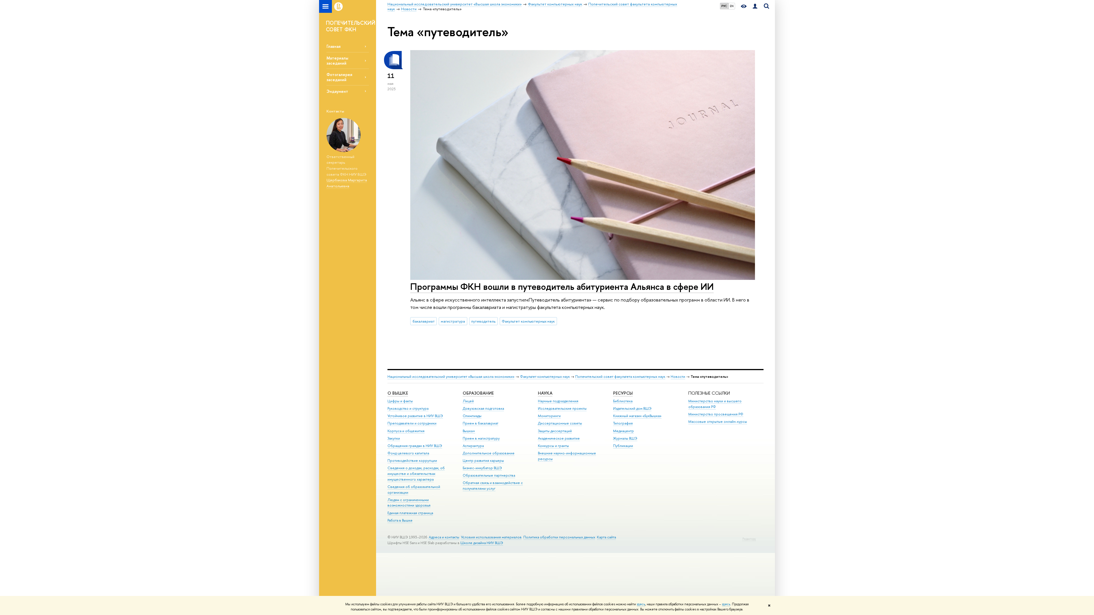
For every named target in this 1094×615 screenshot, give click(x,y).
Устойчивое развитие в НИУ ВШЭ (415, 415)
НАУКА (545, 393)
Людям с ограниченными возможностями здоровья (408, 502)
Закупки (393, 438)
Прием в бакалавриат (480, 423)
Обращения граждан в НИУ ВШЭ (414, 445)
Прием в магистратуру (481, 438)
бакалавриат (424, 321)
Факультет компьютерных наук (528, 321)
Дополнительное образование (489, 453)
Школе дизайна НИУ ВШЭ (481, 542)
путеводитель (483, 321)
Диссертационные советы (560, 423)
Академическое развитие (559, 438)
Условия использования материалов (491, 537)
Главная (333, 46)
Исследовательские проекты (562, 408)
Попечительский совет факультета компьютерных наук (620, 376)
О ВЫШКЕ (397, 393)
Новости (678, 376)
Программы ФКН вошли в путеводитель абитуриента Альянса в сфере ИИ (562, 286)
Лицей (468, 401)
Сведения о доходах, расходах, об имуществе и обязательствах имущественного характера (416, 474)
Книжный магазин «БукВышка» (637, 415)
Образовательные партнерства (489, 475)
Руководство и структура (407, 408)
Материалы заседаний (337, 60)
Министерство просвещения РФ (715, 414)
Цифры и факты (400, 401)
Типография (623, 423)
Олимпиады (472, 415)
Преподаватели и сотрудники (411, 423)
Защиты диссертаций (555, 431)
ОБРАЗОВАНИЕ (478, 393)
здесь (641, 604)
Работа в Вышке (400, 520)
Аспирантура (473, 445)
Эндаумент (337, 91)
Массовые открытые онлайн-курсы (717, 421)
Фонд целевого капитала (408, 453)
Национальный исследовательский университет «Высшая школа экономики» (451, 376)
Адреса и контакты (444, 537)
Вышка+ (469, 431)
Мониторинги (549, 415)
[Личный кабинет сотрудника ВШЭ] (755, 6)
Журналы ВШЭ (625, 438)
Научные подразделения (558, 401)
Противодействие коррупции (412, 460)
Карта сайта (606, 537)
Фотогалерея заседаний (339, 77)
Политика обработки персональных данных (559, 537)
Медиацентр (623, 431)
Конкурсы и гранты (553, 445)
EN (732, 6)
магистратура (453, 321)
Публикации (623, 445)
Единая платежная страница (410, 513)
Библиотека (622, 401)
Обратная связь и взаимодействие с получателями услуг (493, 485)
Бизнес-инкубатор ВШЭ (482, 468)
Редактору (749, 539)
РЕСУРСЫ (623, 393)
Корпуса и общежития (405, 431)
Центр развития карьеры (483, 460)
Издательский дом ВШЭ (632, 408)
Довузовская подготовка (483, 408)
